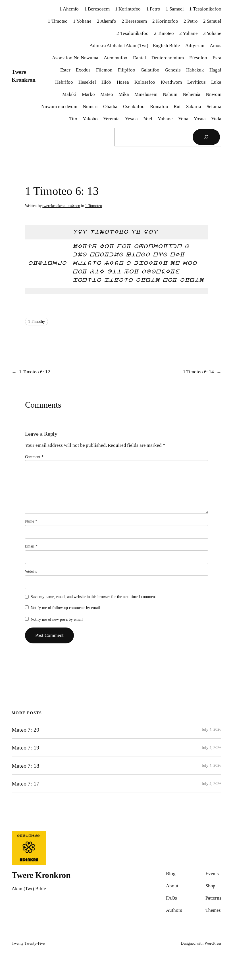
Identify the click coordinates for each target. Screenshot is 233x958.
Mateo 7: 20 (25, 730)
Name (31, 521)
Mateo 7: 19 (25, 747)
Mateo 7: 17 (25, 783)
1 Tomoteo (93, 206)
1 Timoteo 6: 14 (198, 371)
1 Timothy (36, 321)
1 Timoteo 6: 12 (34, 371)
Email (31, 546)
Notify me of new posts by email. (57, 619)
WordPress (213, 943)
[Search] (206, 137)
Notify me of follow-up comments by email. (66, 608)
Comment (34, 457)
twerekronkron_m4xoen (61, 206)
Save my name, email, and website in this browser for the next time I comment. (94, 597)
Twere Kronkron (41, 875)
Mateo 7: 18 (25, 766)
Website (31, 571)
